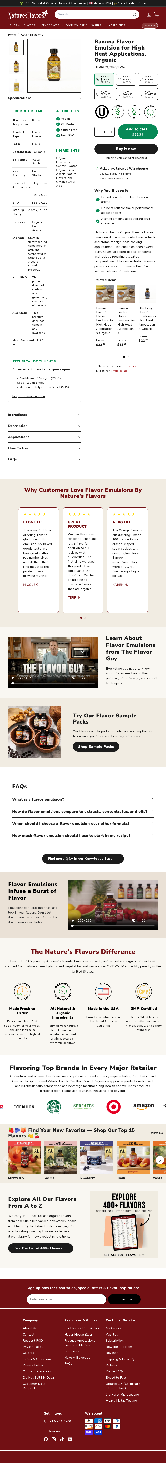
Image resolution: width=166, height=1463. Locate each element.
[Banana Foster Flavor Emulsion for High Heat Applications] (126, 294)
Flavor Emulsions (32, 35)
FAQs (12, 459)
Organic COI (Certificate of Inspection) (123, 1386)
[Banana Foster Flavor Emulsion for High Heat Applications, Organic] (105, 294)
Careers (28, 1353)
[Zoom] (54, 65)
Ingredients (117, 25)
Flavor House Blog (78, 1334)
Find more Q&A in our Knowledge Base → (83, 858)
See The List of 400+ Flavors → (41, 1248)
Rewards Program (119, 1347)
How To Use (18, 448)
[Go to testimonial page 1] (81, 618)
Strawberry (16, 1178)
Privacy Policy (33, 1365)
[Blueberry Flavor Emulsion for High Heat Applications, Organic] (147, 294)
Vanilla (49, 1178)
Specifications (20, 98)
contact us (129, 366)
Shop (14, 25)
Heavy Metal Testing (121, 1401)
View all (157, 1133)
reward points (118, 370)
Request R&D (33, 1341)
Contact (29, 1334)
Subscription (115, 1341)
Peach (121, 1178)
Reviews (112, 1353)
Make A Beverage (77, 1358)
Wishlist (112, 1334)
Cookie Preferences (37, 1371)
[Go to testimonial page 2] (85, 618)
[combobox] (97, 14)
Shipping (110, 158)
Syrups (96, 25)
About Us (30, 1328)
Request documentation (28, 396)
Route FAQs (115, 1371)
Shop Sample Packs (96, 746)
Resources (72, 1351)
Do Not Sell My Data (38, 1378)
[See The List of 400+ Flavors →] (124, 1224)
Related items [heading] (105, 280)
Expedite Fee (116, 1378)
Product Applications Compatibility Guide (79, 1343)
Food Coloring (77, 25)
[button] (156, 14)
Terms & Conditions (37, 1359)
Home (12, 35)
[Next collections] (160, 1160)
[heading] (28, 14)
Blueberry (87, 1178)
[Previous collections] (7, 1160)
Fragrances (51, 25)
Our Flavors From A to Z (82, 1328)
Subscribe (124, 1299)
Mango (157, 1178)
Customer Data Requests (34, 1386)
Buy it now (126, 148)
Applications (18, 437)
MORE (148, 25)
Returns (111, 1365)
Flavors (29, 25)
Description (18, 426)
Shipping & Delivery (120, 1359)
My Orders (113, 1328)
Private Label (33, 1347)
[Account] (149, 14)
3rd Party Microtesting (122, 1394)
